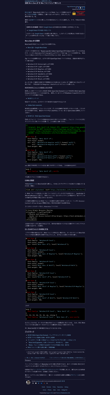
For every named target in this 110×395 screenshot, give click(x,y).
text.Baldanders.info (31, 1)
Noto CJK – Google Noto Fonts (37, 47)
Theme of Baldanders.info (63, 393)
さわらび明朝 (32, 14)
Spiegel (38, 381)
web (84, 6)
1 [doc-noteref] (33, 60)
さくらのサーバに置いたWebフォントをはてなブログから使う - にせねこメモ (52, 340)
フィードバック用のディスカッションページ (46, 369)
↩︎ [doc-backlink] (69, 353)
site (81, 6)
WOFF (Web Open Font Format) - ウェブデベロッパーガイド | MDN (49, 335)
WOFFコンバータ (33, 98)
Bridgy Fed (64, 390)
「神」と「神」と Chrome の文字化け (35, 358)
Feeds (43, 387)
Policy (54, 387)
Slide (54, 390)
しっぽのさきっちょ (45, 1)
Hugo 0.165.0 (49, 393)
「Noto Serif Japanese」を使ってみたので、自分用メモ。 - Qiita (48, 342)
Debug (66, 387)
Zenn (58, 390)
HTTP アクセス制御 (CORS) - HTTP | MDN (41, 337)
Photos (49, 390)
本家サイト (34, 20)
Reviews (49, 387)
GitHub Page (81, 9)
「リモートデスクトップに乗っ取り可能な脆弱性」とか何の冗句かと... (66, 358)
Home (44, 390)
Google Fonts (48, 27)
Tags (68, 6)
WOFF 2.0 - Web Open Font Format (39, 116)
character (73, 6)
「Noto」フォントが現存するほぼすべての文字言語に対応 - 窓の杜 (48, 345)
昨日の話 (28, 12)
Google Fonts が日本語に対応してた (40, 30)
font (78, 6)
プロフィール (75, 375)
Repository (60, 387)
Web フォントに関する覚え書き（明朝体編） (42, 347)
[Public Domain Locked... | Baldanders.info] (78, 15)
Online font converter (35, 105)
